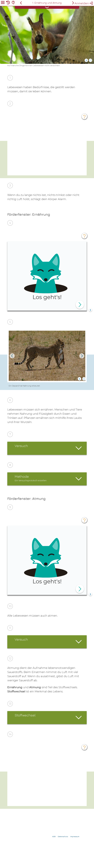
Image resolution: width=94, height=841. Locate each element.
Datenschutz (63, 836)
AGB (53, 836)
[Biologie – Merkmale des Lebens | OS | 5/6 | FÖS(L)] (21, 3)
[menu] (3, 3)
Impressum (74, 836)
